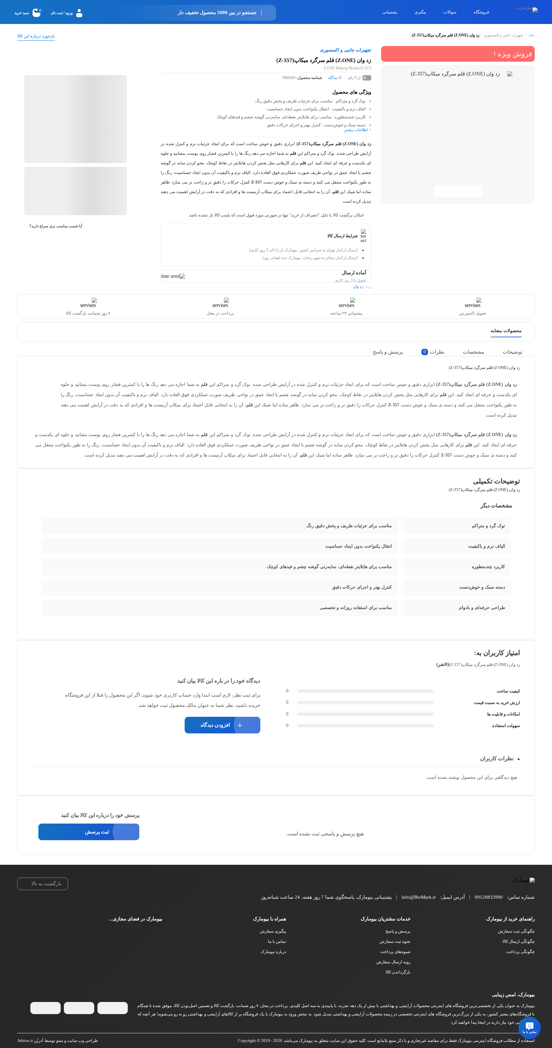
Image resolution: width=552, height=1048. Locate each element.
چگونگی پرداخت (520, 951)
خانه (532, 35)
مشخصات (473, 352)
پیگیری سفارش (273, 931)
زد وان (358, 286)
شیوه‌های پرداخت (395, 951)
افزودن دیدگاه (215, 725)
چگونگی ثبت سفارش (516, 931)
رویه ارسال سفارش (393, 961)
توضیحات (512, 352)
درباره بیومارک (273, 951)
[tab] (517, 352)
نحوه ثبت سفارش (394, 941)
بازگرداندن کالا (398, 972)
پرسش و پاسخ (388, 352)
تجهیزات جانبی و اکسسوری (503, 35)
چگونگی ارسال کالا (518, 941)
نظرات (434, 352)
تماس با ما (277, 941)
